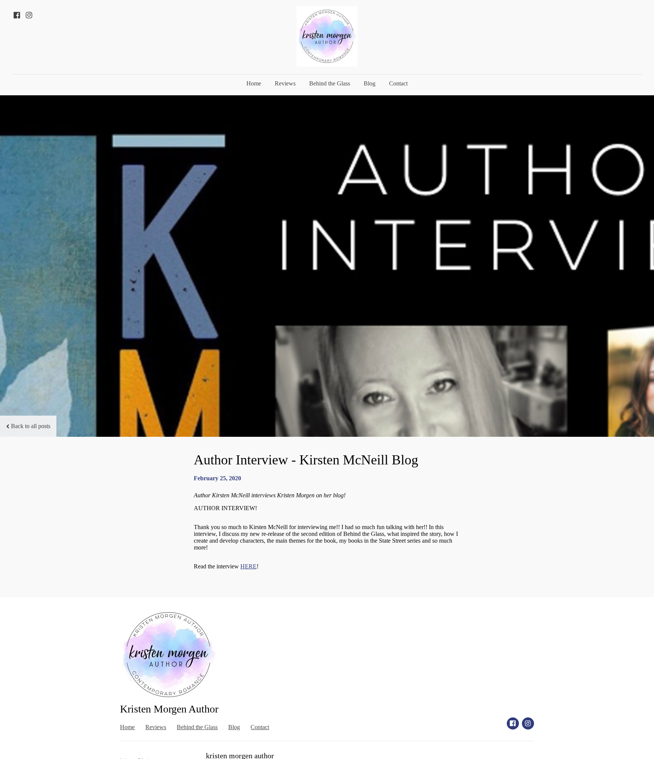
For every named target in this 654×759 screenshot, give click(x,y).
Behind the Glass (329, 83)
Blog (369, 83)
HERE (248, 566)
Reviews (285, 83)
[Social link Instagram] (29, 15)
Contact (398, 83)
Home (253, 83)
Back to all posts (30, 426)
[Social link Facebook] (17, 15)
